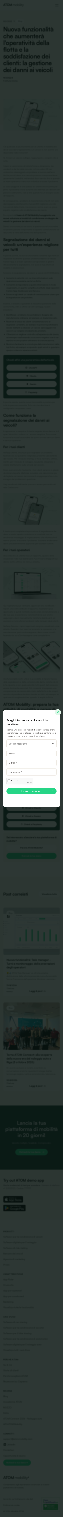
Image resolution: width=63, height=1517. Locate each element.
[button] (31, 744)
